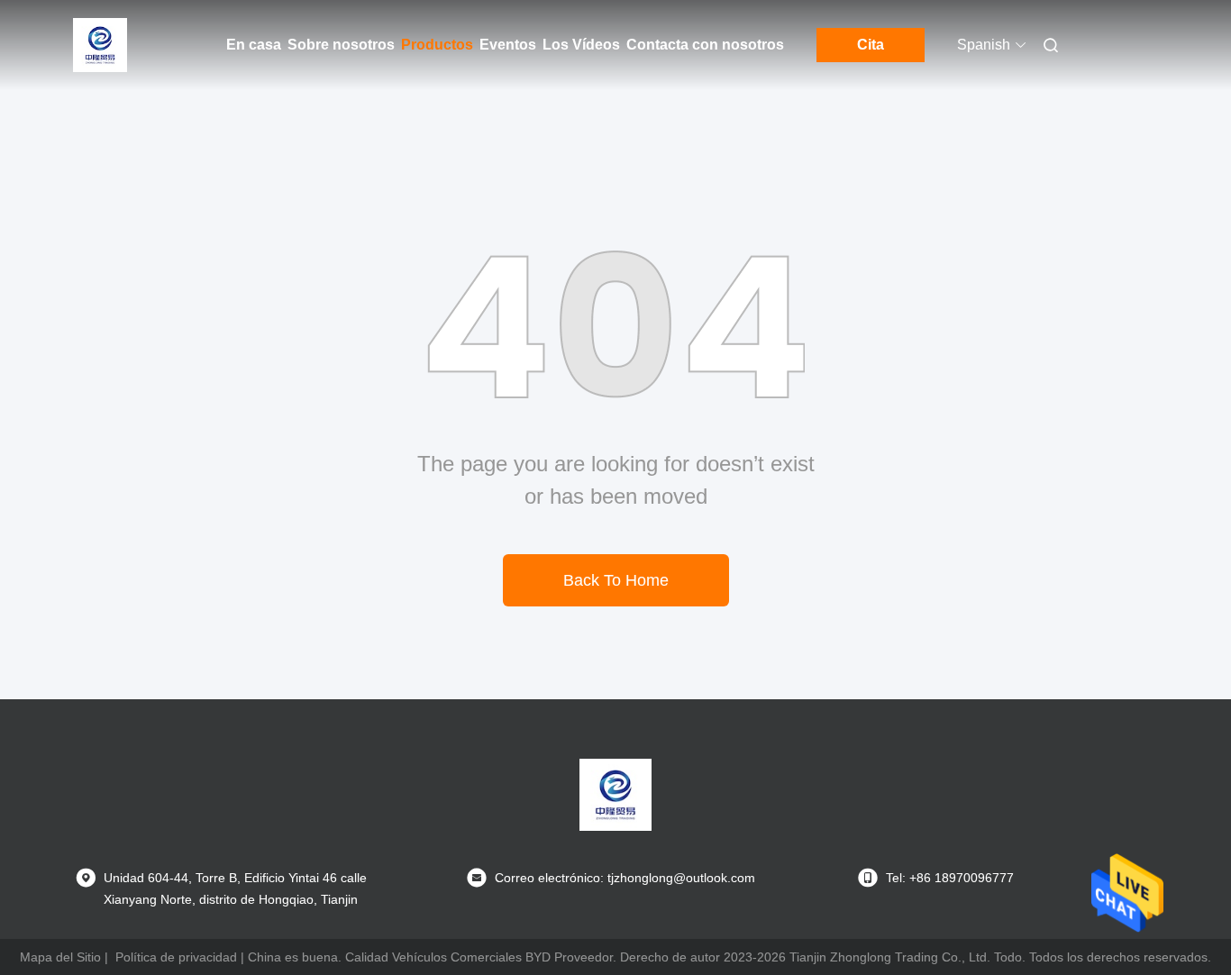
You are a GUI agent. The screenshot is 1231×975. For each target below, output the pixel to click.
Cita (870, 44)
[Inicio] (100, 45)
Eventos (507, 44)
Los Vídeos (581, 44)
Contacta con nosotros (705, 44)
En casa (253, 44)
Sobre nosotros (341, 44)
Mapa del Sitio (60, 957)
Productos (437, 44)
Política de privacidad (176, 957)
